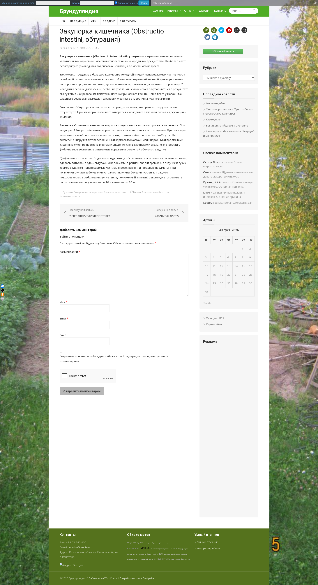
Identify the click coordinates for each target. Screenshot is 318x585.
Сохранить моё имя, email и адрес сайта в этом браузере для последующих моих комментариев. (114, 358)
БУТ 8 (161, 554)
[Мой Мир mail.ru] (215, 37)
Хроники (158, 10)
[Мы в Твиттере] (221, 30)
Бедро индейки (157, 543)
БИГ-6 (145, 547)
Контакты (220, 10)
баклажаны (185, 559)
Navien (136, 554)
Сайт (63, 335)
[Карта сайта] (214, 30)
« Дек (207, 302)
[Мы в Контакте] (207, 37)
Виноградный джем (145, 559)
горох (186, 549)
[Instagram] (244, 30)
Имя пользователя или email (19, 2)
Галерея (202, 10)
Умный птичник (207, 542)
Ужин (94, 21)
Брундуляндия (79, 11)
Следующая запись (167, 213)
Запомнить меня (127, 2)
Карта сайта (214, 324)
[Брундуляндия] (64, 21)
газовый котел (160, 559)
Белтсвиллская (174, 559)
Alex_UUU (85, 48)
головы (129, 554)
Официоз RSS (215, 318)
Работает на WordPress (103, 578)
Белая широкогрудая (238, 202)
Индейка (172, 10)
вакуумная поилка (171, 543)
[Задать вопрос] (206, 30)
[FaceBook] (237, 30)
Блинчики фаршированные (161, 549)
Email (64, 318)
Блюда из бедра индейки (148, 554)
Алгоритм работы (208, 548)
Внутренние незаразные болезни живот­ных (100, 192)
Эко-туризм (128, 21)
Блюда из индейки (135, 543)
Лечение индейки (152, 192)
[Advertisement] (229, 376)
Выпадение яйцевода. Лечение (227, 125)
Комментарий (70, 252)
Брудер (180, 549)
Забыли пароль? (162, 2)
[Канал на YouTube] (229, 30)
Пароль (75, 2)
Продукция (78, 21)
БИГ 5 (175, 548)
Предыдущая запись (89, 213)
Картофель (213, 119)
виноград (147, 543)
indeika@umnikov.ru (81, 547)
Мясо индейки (215, 103)
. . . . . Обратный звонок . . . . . (223, 51)
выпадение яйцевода (172, 554)
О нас (187, 10)
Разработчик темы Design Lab (137, 578)
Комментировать (70, 196)
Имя (63, 302)
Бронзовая (133, 548)
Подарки (109, 21)
